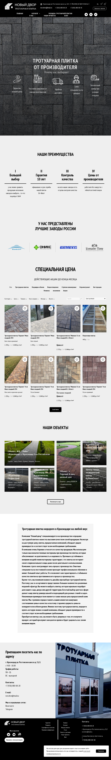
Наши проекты (50, 16)
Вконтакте (10, 705)
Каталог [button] (35, 13)
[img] (8, 735)
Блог (66, 16)
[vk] (91, 14)
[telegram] (86, 14)
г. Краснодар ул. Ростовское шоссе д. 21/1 (55, 4)
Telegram (9, 709)
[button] (99, 8)
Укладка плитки (65, 727)
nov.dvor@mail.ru (12, 695)
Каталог (65, 725)
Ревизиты (48, 725)
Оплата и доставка (65, 732)
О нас (65, 730)
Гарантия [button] (48, 723)
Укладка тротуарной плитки (60, 13)
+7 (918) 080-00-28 (13, 685)
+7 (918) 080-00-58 (88, 740)
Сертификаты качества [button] (48, 727)
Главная (20, 13)
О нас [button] (31, 16)
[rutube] (95, 14)
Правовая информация (48, 730)
